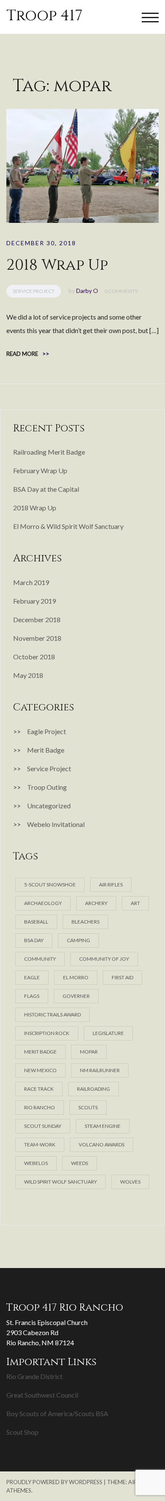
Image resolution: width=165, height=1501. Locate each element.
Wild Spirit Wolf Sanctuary (60, 1182)
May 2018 (28, 675)
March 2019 (31, 582)
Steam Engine (103, 1126)
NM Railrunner (100, 1070)
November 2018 (37, 638)
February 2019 (34, 601)
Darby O (87, 290)
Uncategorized (49, 806)
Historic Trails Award (52, 1014)
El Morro (75, 977)
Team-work (39, 1144)
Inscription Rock (46, 1033)
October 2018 (34, 657)
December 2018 (36, 619)
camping (78, 940)
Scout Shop (22, 1432)
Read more (27, 353)
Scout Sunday (42, 1126)
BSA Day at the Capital (46, 489)
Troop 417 (44, 15)
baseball (36, 921)
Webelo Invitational (56, 824)
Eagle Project (46, 731)
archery (96, 903)
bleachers (85, 921)
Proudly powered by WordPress (54, 1482)
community (40, 959)
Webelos (36, 1163)
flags (31, 996)
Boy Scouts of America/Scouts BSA (57, 1413)
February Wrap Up (40, 470)
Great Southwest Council (42, 1395)
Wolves (130, 1182)
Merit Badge (45, 750)
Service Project (34, 291)
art (135, 903)
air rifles (111, 884)
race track (39, 1089)
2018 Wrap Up (57, 265)
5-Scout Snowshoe (50, 884)
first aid (122, 977)
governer (76, 996)
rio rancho (39, 1107)
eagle (32, 977)
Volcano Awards (101, 1144)
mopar (89, 1052)
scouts (88, 1107)
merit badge (40, 1052)
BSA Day (34, 940)
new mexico (40, 1070)
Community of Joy (104, 959)
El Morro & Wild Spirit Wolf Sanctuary (68, 526)
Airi (133, 1482)
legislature (108, 1033)
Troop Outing (47, 787)
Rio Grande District (34, 1376)
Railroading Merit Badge (49, 452)
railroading (93, 1089)
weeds (79, 1163)
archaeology (43, 903)
